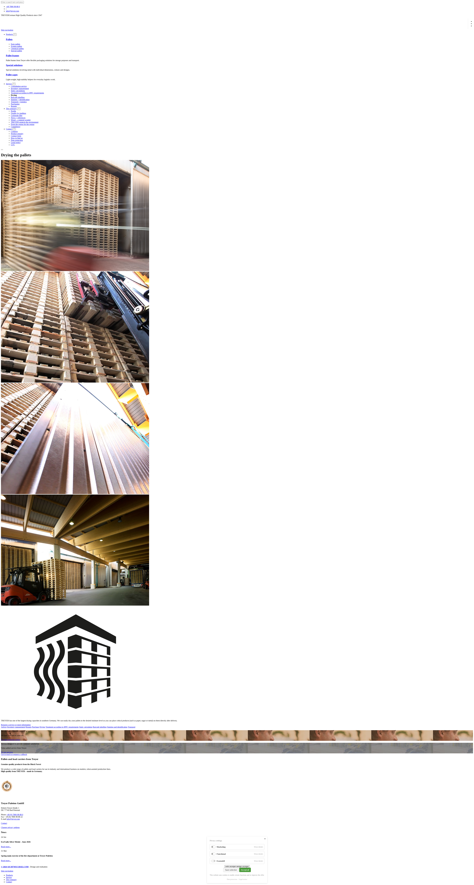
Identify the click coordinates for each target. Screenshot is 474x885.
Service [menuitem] (9, 877)
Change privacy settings (10, 827)
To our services (7, 752)
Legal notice (243, 879)
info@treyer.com (12, 11)
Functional (221, 854)
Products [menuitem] (9, 875)
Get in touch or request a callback (14, 754)
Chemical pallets (17, 48)
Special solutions (14, 65)
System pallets (16, 46)
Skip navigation (7, 30)
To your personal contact (10, 740)
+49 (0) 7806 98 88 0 (14, 815)
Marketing (221, 847)
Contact (4, 823)
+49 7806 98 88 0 (13, 7)
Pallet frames (12, 55)
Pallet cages (12, 74)
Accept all (245, 870)
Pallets (9, 39)
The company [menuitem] (11, 880)
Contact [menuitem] (9, 882)
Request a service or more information (16, 725)
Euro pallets (15, 44)
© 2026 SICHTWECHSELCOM (15, 867)
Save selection (231, 870)
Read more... (6, 847)
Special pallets (16, 51)
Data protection (232, 879)
